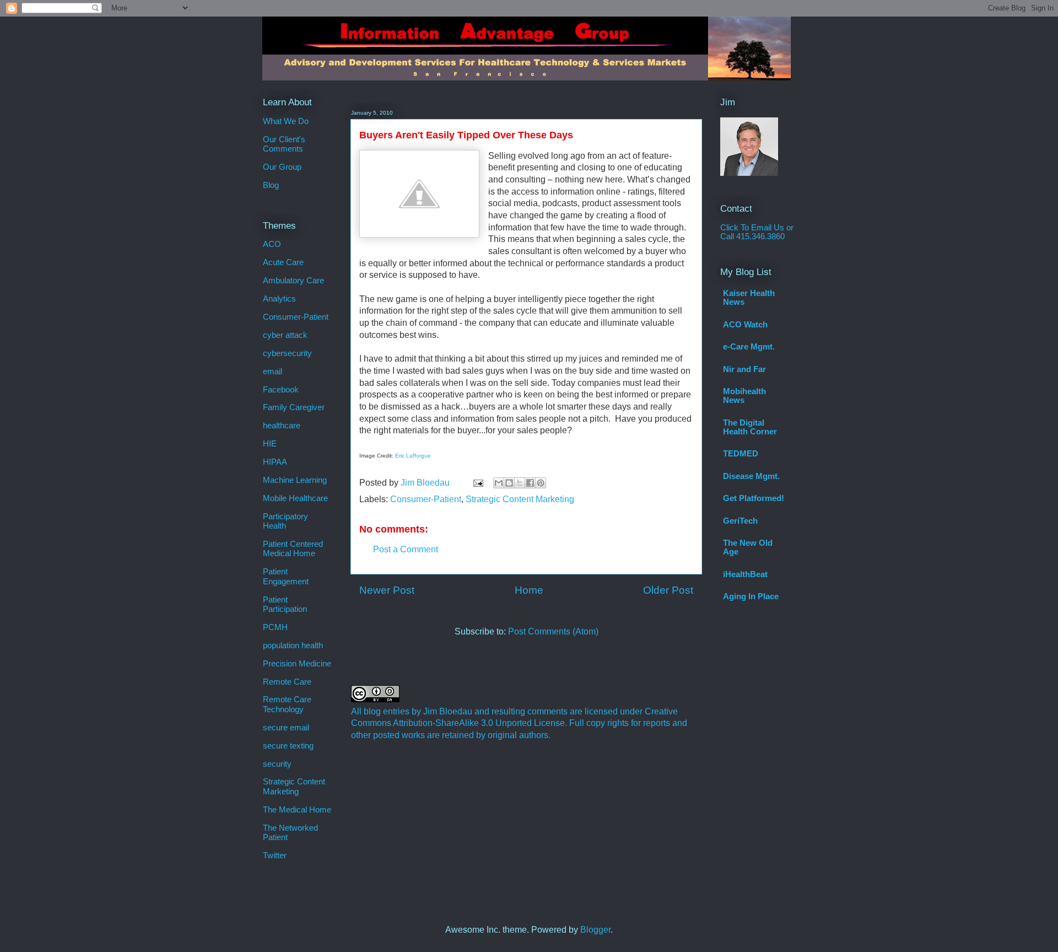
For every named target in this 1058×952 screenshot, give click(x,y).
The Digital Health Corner (750, 427)
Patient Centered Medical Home (293, 549)
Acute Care (283, 262)
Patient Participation (285, 604)
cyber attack (285, 335)
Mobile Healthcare (295, 498)
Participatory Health (285, 521)
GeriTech (740, 521)
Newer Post (386, 590)
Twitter (275, 855)
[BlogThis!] (509, 482)
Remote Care (287, 681)
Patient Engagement (286, 576)
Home (529, 590)
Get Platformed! (753, 498)
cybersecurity (287, 353)
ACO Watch (745, 324)
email (272, 371)
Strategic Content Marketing (520, 499)
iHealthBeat (745, 574)
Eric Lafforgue (413, 456)
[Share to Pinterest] (540, 482)
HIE (270, 443)
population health (293, 645)
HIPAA (275, 462)
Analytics (279, 298)
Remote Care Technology (287, 704)
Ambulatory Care (293, 280)
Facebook (281, 389)
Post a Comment (405, 549)
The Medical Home (297, 809)
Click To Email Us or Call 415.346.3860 (757, 232)
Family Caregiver (294, 407)
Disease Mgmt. (751, 476)
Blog (271, 185)
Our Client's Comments (284, 144)
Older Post (668, 590)
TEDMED (740, 453)
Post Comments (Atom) (553, 631)
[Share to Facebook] (530, 482)
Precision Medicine (297, 663)
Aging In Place (751, 596)
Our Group (282, 167)
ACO (272, 244)
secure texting (288, 745)
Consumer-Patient (425, 499)
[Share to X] (519, 482)
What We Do (286, 121)
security (277, 764)
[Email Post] (477, 482)
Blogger (595, 929)
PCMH (275, 627)
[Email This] (498, 482)
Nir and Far (744, 369)
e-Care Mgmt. (749, 346)
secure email (286, 727)
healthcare (281, 425)
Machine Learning (295, 480)
